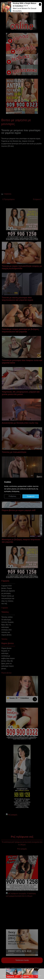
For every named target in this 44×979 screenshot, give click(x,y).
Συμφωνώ (30, 496)
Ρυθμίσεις (12, 496)
